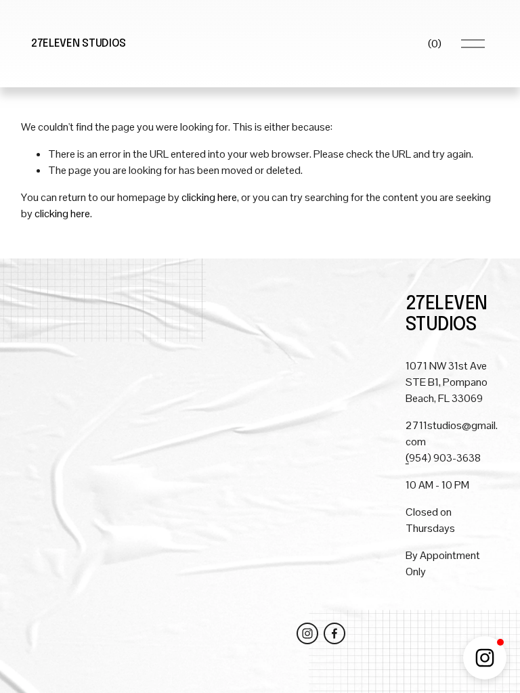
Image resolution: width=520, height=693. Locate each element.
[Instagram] (307, 633)
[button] (484, 657)
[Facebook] (334, 633)
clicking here (209, 197)
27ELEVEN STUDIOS (78, 43)
